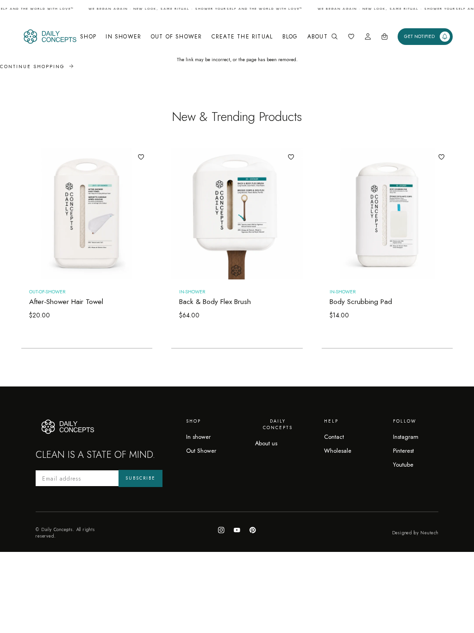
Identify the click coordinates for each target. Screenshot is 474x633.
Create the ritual (242, 36)
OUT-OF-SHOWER (47, 291)
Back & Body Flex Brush (215, 302)
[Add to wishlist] (140, 156)
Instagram (405, 436)
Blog (290, 36)
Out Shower (201, 450)
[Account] (367, 36)
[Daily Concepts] (49, 36)
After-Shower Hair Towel (66, 302)
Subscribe (140, 478)
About (317, 36)
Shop (88, 36)
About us (266, 443)
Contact (334, 436)
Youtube (403, 464)
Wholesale (337, 450)
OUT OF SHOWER (176, 36)
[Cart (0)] (384, 36)
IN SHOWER (123, 36)
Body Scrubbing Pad (361, 302)
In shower (198, 436)
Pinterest (403, 450)
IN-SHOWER (192, 291)
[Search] (334, 36)
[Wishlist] (351, 36)
